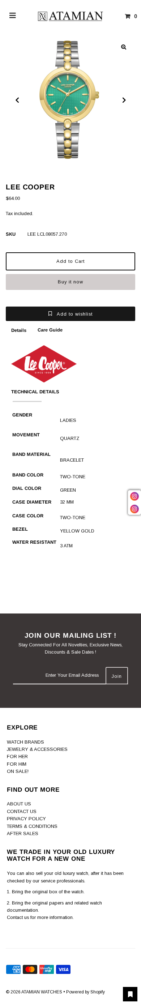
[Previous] (17, 100)
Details (18, 330)
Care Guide (50, 330)
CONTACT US (22, 811)
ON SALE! (18, 771)
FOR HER (17, 756)
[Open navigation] (13, 16)
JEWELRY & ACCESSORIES (37, 749)
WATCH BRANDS (25, 742)
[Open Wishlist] (130, 994)
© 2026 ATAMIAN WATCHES (34, 992)
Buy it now (70, 282)
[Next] (124, 100)
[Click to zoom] (124, 47)
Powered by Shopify (85, 992)
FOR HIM (16, 764)
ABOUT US (19, 804)
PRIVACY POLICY (26, 818)
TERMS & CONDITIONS (32, 826)
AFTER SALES (22, 833)
